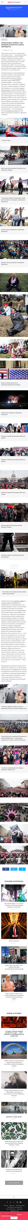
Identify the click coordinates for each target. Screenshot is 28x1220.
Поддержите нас (14, 1210)
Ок (14, 1217)
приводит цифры (19, 601)
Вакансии (12, 1205)
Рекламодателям (20, 1205)
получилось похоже (12, 111)
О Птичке (5, 1205)
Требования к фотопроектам (14, 1207)
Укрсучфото (20, 1209)
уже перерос (17, 78)
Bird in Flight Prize (10, 1209)
